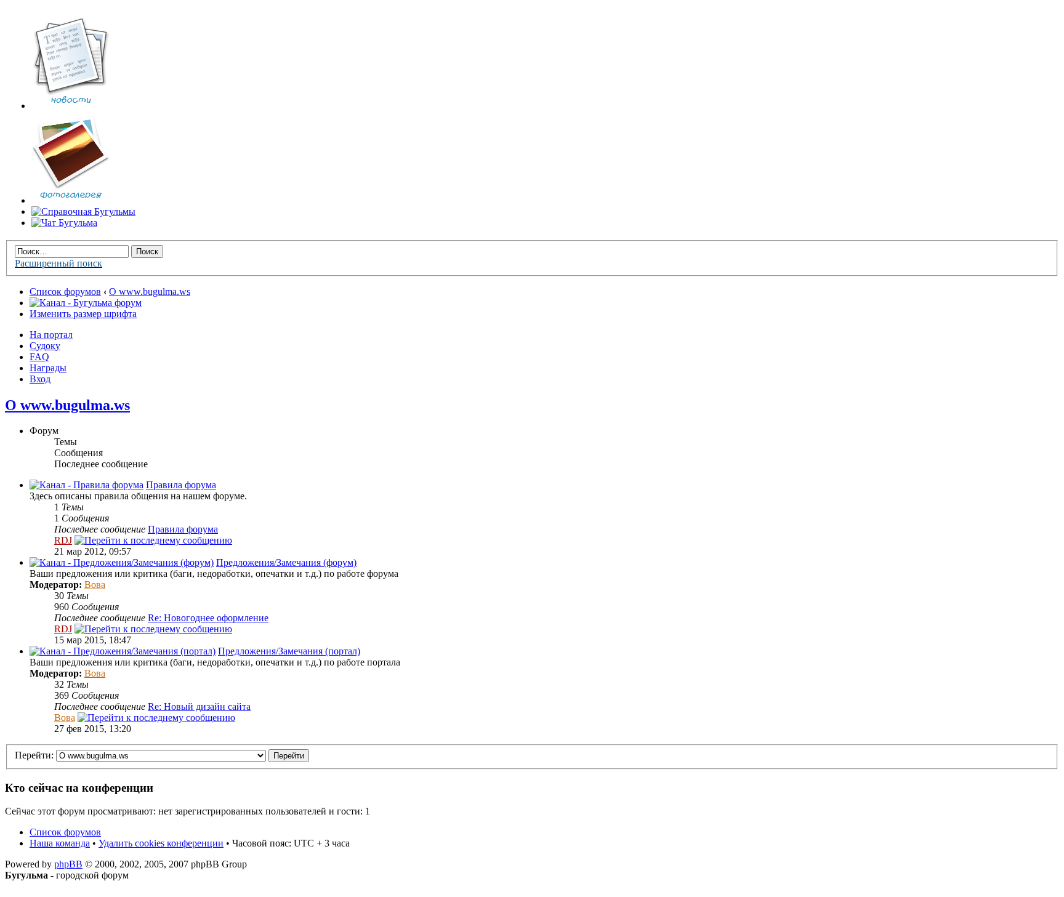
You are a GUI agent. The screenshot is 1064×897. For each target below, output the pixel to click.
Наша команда (60, 843)
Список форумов (65, 291)
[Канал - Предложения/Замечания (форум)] (122, 562)
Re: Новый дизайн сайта (199, 706)
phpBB (68, 864)
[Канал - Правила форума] (86, 485)
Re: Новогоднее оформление (208, 618)
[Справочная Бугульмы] (83, 211)
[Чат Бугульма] (64, 222)
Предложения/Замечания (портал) (289, 651)
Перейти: (34, 755)
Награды (48, 368)
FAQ (39, 357)
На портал (51, 334)
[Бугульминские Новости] (70, 105)
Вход (40, 379)
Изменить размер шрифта (83, 313)
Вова (94, 584)
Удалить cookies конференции (161, 843)
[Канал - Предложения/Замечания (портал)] (123, 651)
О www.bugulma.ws (149, 291)
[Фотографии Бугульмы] (70, 200)
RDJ (63, 540)
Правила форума (181, 485)
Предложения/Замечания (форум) (286, 562)
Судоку (45, 345)
